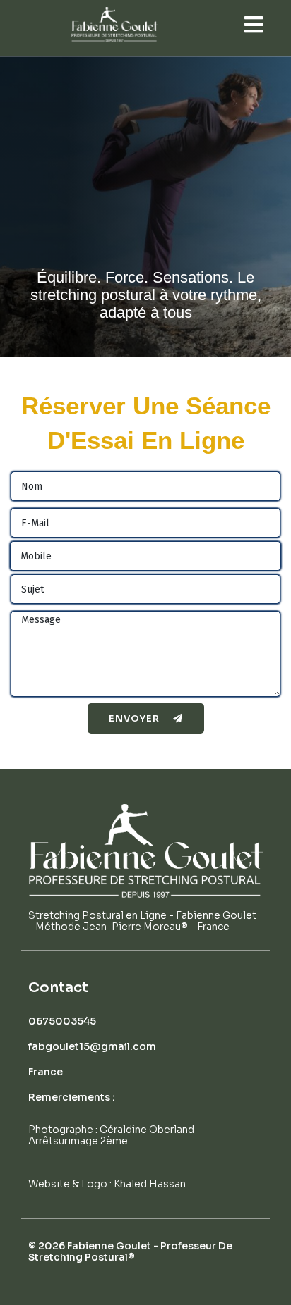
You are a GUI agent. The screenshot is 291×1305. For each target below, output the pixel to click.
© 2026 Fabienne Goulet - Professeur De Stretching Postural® (130, 1251)
